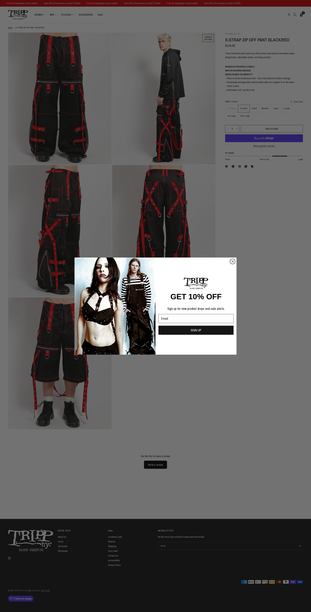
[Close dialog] (232, 261)
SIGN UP (196, 330)
